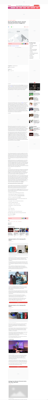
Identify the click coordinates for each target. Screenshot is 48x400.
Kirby (22, 102)
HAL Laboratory (13, 45)
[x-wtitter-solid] (25, 43)
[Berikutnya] (28, 230)
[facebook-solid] (23, 43)
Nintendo (17, 45)
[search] (33, 5)
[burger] (39, 5)
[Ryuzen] (9, 224)
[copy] (27, 43)
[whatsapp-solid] (22, 43)
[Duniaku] (9, 5)
